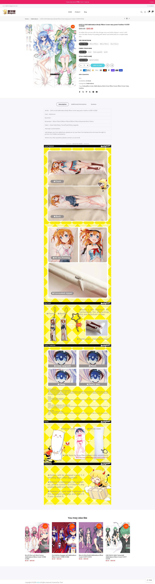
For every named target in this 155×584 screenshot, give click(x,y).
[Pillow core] (77, 443)
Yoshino (81, 88)
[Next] (73, 56)
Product (77, 12)
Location (151, 6)
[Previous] (36, 56)
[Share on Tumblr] (90, 92)
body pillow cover (88, 86)
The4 (61, 582)
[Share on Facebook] (79, 92)
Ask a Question (84, 74)
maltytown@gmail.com (11, 6)
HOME (70, 12)
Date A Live (105, 86)
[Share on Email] (97, 92)
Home (27, 18)
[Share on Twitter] (83, 92)
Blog (85, 12)
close (3, 2)
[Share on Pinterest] (86, 92)
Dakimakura (34, 18)
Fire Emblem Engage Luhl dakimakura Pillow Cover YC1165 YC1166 (64, 556)
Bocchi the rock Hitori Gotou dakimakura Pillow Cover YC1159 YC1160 (35, 557)
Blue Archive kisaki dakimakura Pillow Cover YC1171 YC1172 (91, 556)
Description (62, 104)
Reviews (93, 104)
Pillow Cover (113, 86)
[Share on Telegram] (93, 92)
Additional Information (78, 104)
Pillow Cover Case (123, 86)
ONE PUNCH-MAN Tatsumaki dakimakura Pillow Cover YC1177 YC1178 (116, 557)
